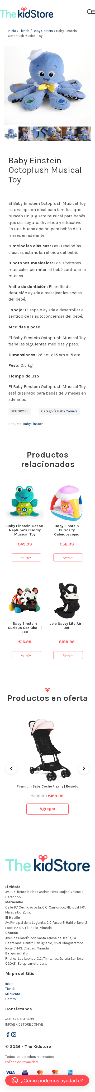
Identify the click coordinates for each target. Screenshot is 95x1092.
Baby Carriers (43, 31)
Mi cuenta (12, 994)
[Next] (84, 768)
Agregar (26, 557)
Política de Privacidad (21, 1062)
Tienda (24, 31)
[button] (47, 1080)
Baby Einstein (33, 424)
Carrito (10, 999)
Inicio (12, 31)
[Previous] (11, 768)
